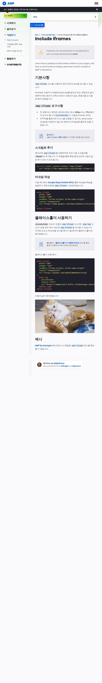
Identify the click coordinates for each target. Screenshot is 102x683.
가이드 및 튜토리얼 (48, 35)
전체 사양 (56, 137)
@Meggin (65, 366)
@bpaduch (76, 366)
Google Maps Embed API (60, 182)
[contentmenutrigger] (64, 16)
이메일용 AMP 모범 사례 (14, 45)
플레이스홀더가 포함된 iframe (67, 243)
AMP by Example (43, 345)
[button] (96, 3)
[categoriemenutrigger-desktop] (37, 25)
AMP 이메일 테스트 (14, 51)
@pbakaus (59, 363)
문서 (36, 35)
